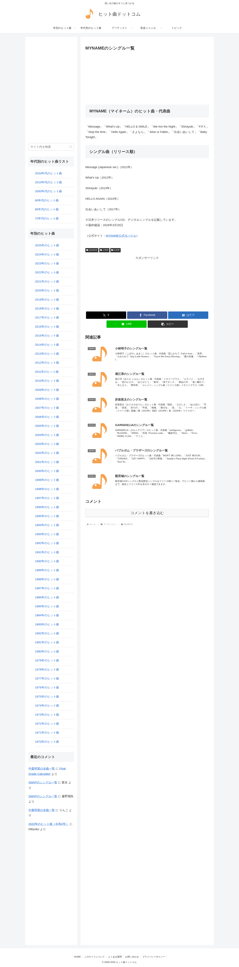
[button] (168, 324)
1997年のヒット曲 (47, 498)
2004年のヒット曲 (47, 435)
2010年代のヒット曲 (48, 182)
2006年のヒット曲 (47, 417)
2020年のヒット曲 (47, 290)
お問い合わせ (132, 956)
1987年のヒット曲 (47, 588)
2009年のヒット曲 (47, 389)
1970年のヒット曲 (47, 741)
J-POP (105, 250)
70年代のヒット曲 (47, 218)
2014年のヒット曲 (47, 344)
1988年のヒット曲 (47, 579)
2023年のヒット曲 (47, 263)
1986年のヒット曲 (47, 597)
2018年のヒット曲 (47, 308)
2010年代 (93, 250)
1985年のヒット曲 (47, 606)
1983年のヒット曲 (47, 624)
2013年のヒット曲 (47, 353)
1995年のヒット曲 (47, 516)
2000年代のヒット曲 (48, 191)
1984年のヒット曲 (47, 615)
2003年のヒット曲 (47, 444)
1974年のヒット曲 (47, 705)
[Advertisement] (147, 76)
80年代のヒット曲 (47, 209)
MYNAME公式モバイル (121, 235)
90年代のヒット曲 (47, 200)
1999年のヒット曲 (47, 480)
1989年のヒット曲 (47, 570)
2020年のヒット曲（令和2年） (48, 824)
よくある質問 (115, 956)
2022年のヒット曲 (47, 272)
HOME (77, 956)
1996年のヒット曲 (47, 507)
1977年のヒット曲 (47, 678)
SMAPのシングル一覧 (42, 782)
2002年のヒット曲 (47, 453)
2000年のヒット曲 (47, 471)
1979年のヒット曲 (47, 660)
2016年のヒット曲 (47, 326)
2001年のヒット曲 (47, 462)
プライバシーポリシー (153, 956)
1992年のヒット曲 (47, 543)
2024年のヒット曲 (47, 254)
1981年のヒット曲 (47, 642)
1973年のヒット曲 (47, 714)
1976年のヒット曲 (47, 687)
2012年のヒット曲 (47, 362)
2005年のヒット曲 (47, 425)
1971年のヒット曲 (47, 732)
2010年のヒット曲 (47, 380)
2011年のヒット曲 (47, 371)
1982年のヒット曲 (47, 633)
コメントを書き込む (147, 513)
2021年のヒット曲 (47, 281)
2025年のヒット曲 (47, 245)
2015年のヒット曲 (47, 335)
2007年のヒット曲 (47, 407)
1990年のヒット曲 (47, 561)
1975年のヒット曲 (47, 696)
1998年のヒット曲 (47, 489)
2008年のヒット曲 (47, 398)
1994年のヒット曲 (47, 525)
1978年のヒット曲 (47, 669)
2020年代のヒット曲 (48, 173)
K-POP (117, 250)
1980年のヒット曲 (47, 651)
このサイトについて (94, 956)
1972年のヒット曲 (47, 723)
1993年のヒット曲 (47, 534)
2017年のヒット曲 (47, 317)
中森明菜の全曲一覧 (41, 768)
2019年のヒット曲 (47, 299)
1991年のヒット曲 (47, 552)
